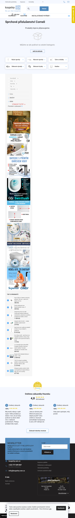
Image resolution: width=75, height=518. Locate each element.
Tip (12, 86)
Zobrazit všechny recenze (37, 431)
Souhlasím (61, 508)
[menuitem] (13, 15)
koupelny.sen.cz (14, 461)
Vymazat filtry (18, 104)
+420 (15, 465)
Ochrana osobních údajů (44, 470)
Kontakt (7, 483)
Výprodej (13, 89)
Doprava (22, 2)
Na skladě (14, 78)
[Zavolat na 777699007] (65, 1)
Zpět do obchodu (37, 51)
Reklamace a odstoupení (44, 465)
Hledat (44, 9)
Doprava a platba (42, 462)
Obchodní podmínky (11, 2)
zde (50, 509)
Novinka (13, 83)
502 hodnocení (40, 399)
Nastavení (14, 513)
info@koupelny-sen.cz (17, 471)
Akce (12, 81)
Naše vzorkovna (9, 481)
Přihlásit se (47, 452)
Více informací (62, 493)
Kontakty (31, 2)
